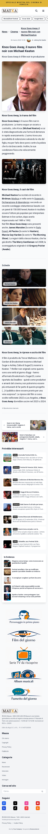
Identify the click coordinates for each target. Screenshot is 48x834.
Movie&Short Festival (11, 19)
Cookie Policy (18, 823)
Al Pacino (8, 342)
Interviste (5, 771)
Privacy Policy (6, 747)
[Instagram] (26, 803)
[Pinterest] (26, 808)
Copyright (5, 743)
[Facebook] (4, 803)
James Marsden (10, 322)
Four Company (17, 829)
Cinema (14, 31)
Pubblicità (5, 751)
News (4, 31)
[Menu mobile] (43, 11)
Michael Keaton (10, 284)
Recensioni (6, 767)
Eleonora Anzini (34, 829)
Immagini (5, 780)
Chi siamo (5, 738)
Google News (38, 19)
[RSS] (38, 808)
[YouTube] (38, 803)
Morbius (15, 198)
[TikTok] (15, 808)
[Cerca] (36, 11)
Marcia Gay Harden (11, 303)
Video (4, 775)
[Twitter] (15, 803)
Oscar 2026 (26, 19)
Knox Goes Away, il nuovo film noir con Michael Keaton (30, 31)
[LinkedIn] (4, 808)
